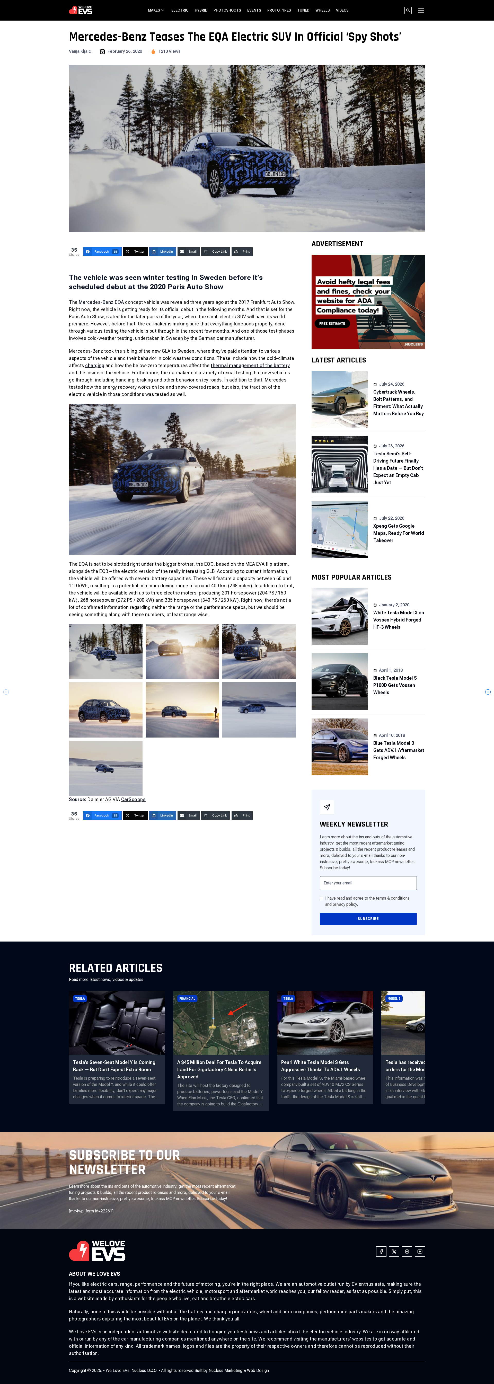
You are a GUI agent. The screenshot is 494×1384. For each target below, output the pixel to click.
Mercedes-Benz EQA (101, 302)
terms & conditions (393, 898)
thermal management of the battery (250, 365)
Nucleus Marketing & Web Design (239, 1370)
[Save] (182, 553)
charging (94, 365)
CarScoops (133, 799)
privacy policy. (345, 904)
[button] (487, 692)
